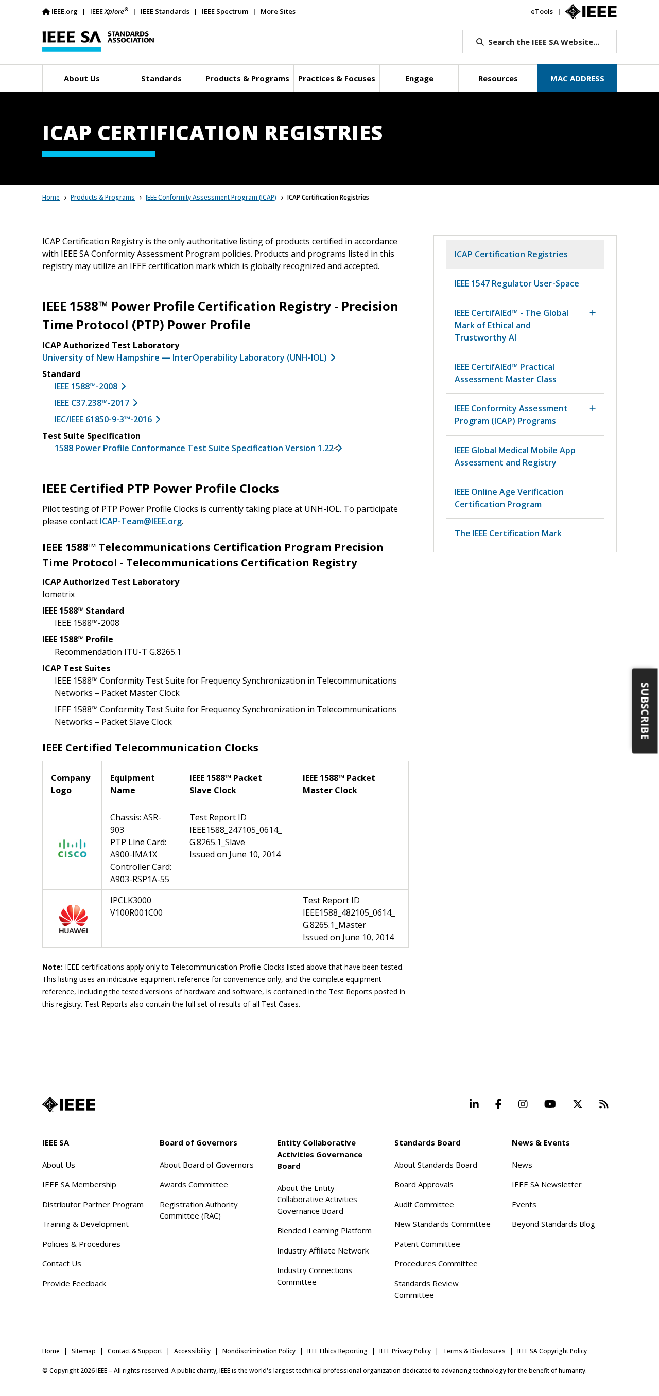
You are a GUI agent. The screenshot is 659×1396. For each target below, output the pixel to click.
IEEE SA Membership (79, 1184)
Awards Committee (194, 1184)
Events (524, 1204)
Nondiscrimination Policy (259, 1351)
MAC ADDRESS (577, 78)
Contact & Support (135, 1351)
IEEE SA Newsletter (547, 1184)
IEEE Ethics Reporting (337, 1351)
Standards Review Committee (426, 1289)
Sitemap (84, 1351)
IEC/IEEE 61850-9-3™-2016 (103, 419)
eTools (542, 11)
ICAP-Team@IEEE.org (141, 521)
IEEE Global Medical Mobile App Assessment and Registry (515, 456)
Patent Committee (427, 1244)
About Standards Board (435, 1164)
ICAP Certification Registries (511, 254)
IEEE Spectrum (225, 11)
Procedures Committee (436, 1263)
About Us (58, 1164)
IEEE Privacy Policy (405, 1351)
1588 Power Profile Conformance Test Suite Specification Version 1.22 (194, 448)
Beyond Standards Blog (553, 1224)
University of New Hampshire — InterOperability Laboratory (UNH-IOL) (184, 357)
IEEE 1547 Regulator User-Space (517, 283)
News (522, 1164)
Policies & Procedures (81, 1244)
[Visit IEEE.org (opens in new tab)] (68, 1104)
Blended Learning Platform (324, 1230)
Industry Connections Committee (314, 1276)
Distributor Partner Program (93, 1204)
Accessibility (192, 1351)
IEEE (109, 11)
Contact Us (61, 1263)
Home (51, 197)
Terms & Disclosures (474, 1351)
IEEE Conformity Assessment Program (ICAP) (211, 197)
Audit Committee (424, 1204)
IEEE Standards (165, 11)
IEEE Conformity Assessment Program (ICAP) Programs (511, 414)
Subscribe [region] (645, 711)
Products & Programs (103, 197)
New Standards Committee (442, 1224)
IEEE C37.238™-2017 (92, 402)
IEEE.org (64, 11)
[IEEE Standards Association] (98, 41)
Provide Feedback (74, 1283)
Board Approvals (424, 1184)
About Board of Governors (207, 1164)
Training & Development (85, 1224)
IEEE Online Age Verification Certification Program (509, 498)
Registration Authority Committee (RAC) (199, 1210)
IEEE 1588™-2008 (86, 386)
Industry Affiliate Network (323, 1250)
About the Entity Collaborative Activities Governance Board (317, 1199)
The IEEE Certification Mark (508, 533)
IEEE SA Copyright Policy (552, 1351)
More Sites (278, 11)
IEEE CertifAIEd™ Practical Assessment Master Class (506, 373)
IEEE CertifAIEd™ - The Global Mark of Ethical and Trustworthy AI (511, 325)
